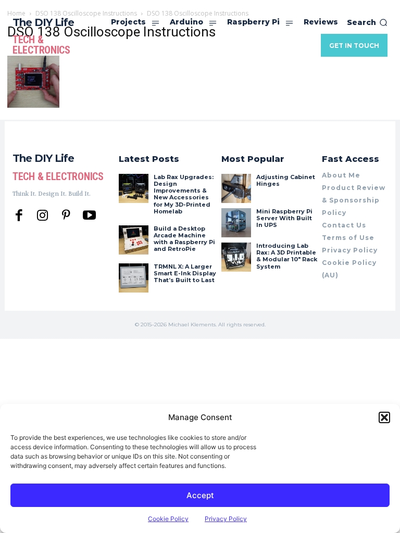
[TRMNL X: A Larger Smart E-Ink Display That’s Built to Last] (133, 278)
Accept (200, 495)
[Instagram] (42, 215)
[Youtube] (89, 215)
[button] (384, 417)
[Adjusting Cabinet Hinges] (236, 188)
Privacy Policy (226, 519)
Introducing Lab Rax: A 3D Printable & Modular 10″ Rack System (286, 256)
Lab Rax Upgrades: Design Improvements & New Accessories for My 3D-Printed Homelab (184, 194)
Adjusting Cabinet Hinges (285, 180)
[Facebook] (19, 215)
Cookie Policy (168, 519)
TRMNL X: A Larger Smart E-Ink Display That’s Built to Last (185, 273)
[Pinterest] (65, 215)
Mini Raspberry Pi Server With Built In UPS (284, 218)
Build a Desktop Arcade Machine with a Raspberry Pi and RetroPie (184, 239)
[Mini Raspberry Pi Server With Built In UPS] (236, 222)
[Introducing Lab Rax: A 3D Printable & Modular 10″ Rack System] (236, 257)
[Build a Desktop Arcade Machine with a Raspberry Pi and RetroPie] (133, 240)
